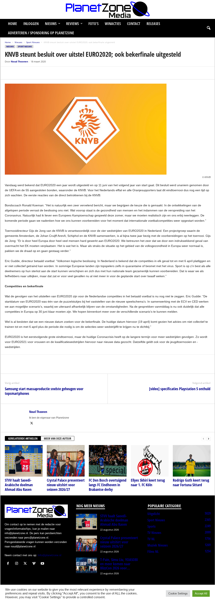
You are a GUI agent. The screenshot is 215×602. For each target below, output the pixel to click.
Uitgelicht (153, 513)
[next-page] (208, 438)
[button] (208, 28)
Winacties (113, 23)
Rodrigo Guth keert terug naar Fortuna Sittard (191, 482)
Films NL (153, 551)
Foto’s (93, 23)
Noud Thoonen (19, 61)
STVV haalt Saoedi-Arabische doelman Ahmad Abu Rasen (19, 485)
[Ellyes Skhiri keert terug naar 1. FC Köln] (150, 461)
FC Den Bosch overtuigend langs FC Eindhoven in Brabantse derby (107, 485)
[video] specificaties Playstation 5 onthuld (179, 388)
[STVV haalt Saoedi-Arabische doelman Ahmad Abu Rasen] (24, 461)
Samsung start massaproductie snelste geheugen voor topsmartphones (44, 391)
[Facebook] (9, 73)
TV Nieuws (154, 532)
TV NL (151, 539)
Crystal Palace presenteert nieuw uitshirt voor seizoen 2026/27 (66, 485)
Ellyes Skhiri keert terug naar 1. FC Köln (148, 482)
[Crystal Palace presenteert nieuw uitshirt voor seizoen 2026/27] (66, 461)
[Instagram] (17, 563)
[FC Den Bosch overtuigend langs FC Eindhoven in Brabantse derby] (108, 461)
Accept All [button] (201, 593)
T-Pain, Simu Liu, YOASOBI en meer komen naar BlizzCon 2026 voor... (119, 563)
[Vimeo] (34, 563)
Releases (153, 23)
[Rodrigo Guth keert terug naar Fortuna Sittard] (192, 461)
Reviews (72, 23)
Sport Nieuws (33, 42)
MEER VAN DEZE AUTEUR (57, 438)
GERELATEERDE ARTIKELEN (23, 438)
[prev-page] (203, 438)
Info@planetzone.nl (49, 555)
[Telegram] (38, 73)
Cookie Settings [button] (178, 593)
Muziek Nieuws (157, 545)
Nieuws (50, 23)
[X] (18, 73)
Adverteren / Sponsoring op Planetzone (41, 32)
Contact (133, 23)
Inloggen (31, 23)
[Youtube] (43, 563)
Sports (151, 526)
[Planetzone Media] (107, 9)
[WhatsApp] (28, 73)
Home (12, 23)
